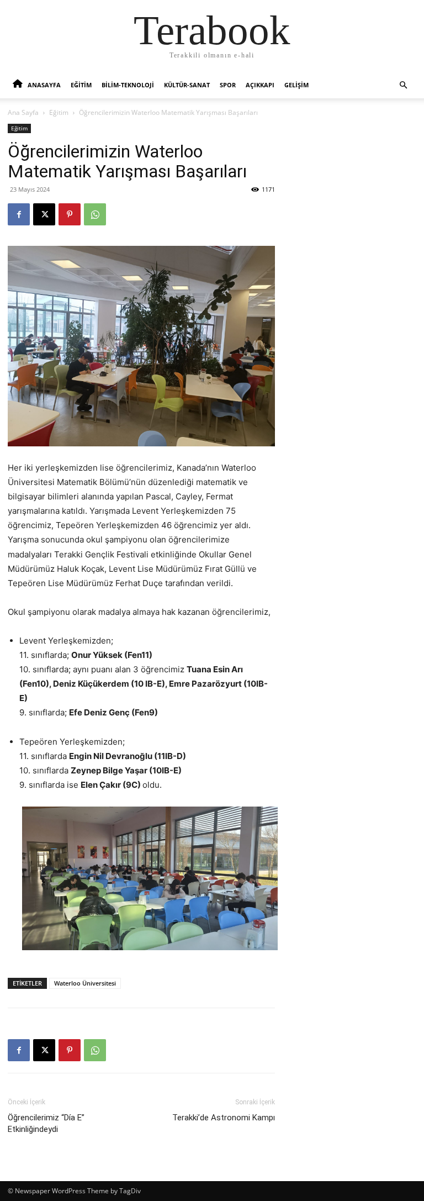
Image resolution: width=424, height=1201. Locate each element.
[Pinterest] (70, 214)
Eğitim (81, 85)
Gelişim (296, 85)
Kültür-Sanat (187, 85)
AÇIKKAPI (260, 85)
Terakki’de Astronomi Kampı (223, 1118)
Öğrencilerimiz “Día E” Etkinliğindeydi (46, 1123)
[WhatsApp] (95, 214)
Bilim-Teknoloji (128, 85)
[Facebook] (19, 214)
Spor (228, 85)
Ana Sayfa (23, 112)
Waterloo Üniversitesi (85, 983)
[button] (403, 85)
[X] (44, 214)
